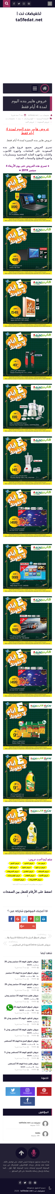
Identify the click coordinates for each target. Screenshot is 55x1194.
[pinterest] (35, 1182)
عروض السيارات (19, 879)
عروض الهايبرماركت (13, 875)
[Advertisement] (27, 53)
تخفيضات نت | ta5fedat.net (32, 1190)
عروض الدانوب (28, 863)
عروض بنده (41, 863)
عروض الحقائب (29, 875)
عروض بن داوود (40, 867)
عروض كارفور (14, 863)
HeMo (34, 967)
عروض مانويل (26, 867)
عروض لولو (13, 867)
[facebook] (20, 1182)
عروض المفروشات (13, 871)
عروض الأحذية (43, 875)
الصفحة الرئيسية (43, 118)
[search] (6, 3)
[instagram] (30, 1182)
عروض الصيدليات (43, 871)
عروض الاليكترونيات (35, 879)
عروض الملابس (28, 871)
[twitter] (25, 1182)
